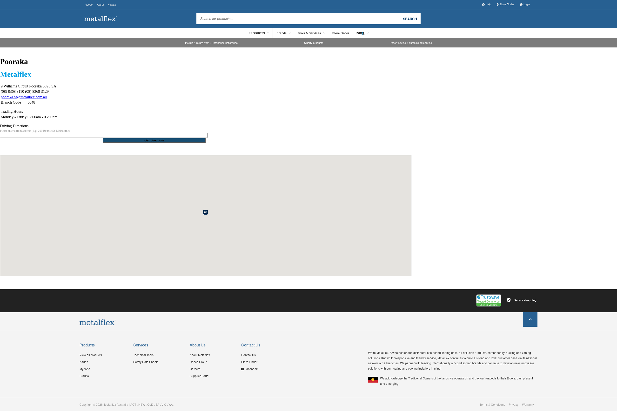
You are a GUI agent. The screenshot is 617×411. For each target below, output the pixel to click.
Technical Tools (143, 355)
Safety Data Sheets (145, 362)
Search (410, 18)
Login (526, 4)
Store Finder (507, 4)
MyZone (85, 369)
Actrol (100, 4)
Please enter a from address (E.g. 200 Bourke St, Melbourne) (35, 131)
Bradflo (84, 376)
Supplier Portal (199, 376)
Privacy (513, 404)
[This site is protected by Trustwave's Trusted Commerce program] (488, 300)
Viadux (112, 4)
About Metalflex (200, 355)
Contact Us (248, 355)
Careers (195, 369)
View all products (91, 355)
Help (488, 4)
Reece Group (198, 362)
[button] (205, 212)
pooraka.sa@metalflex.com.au (24, 97)
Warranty (528, 404)
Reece (89, 4)
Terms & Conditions (492, 404)
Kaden (84, 362)
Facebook (251, 369)
